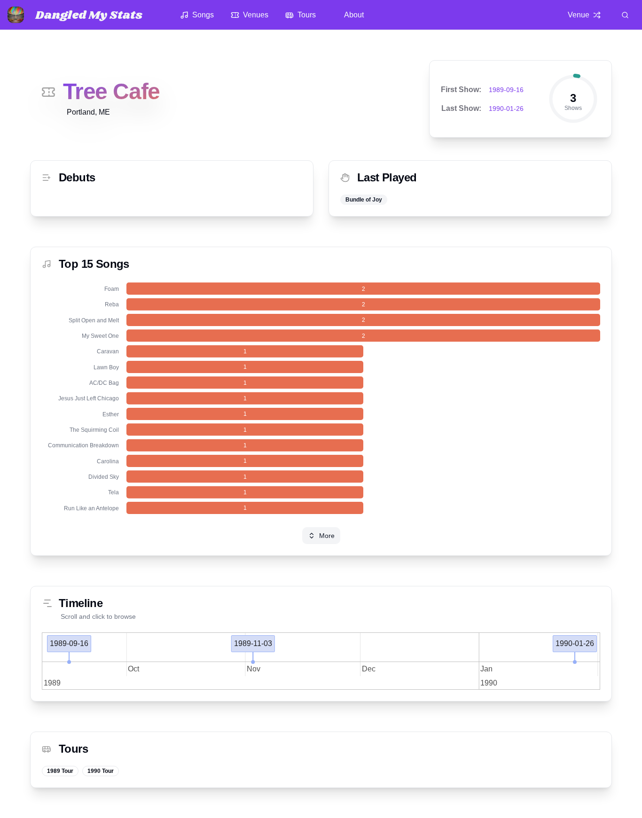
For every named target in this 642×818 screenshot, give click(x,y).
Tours (307, 15)
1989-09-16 (506, 89)
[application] (321, 398)
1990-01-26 (506, 108)
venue (578, 15)
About (354, 15)
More (327, 535)
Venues (255, 15)
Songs (203, 15)
